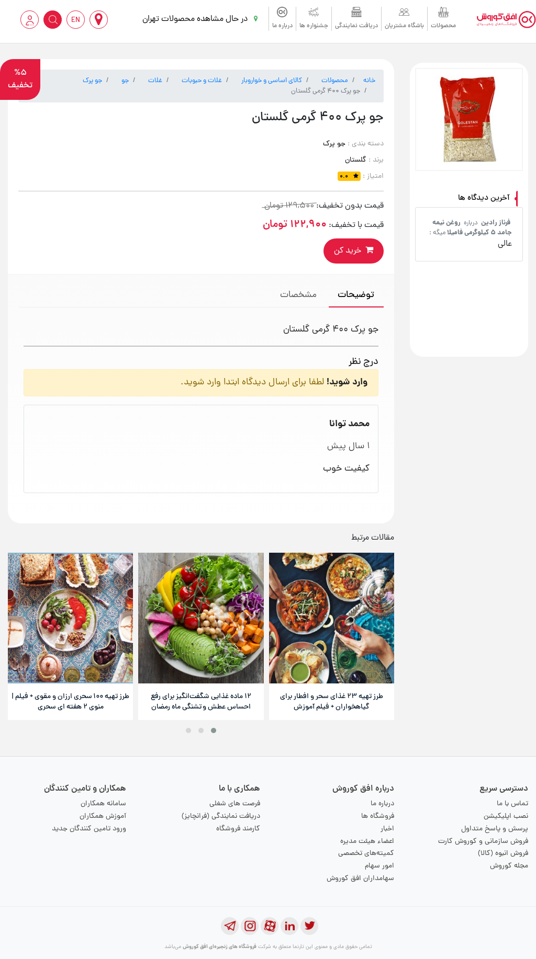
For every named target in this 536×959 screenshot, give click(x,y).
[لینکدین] (289, 926)
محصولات (443, 26)
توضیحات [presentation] (356, 295)
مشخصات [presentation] (298, 295)
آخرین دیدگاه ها (484, 198)
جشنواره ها (313, 26)
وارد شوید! (347, 382)
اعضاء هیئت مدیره (367, 841)
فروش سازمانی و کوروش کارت (483, 841)
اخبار (387, 829)
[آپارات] (269, 926)
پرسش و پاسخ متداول (494, 829)
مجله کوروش (509, 866)
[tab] (356, 296)
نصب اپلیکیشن (506, 816)
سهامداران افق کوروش (360, 878)
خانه (369, 81)
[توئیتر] (309, 926)
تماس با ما (512, 803)
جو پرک (92, 81)
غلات (155, 81)
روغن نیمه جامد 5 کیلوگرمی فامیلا (472, 228)
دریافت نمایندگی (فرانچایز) (221, 816)
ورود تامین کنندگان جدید (89, 829)
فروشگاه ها (377, 816)
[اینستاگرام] (250, 926)
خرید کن (347, 251)
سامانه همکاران (103, 803)
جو (125, 81)
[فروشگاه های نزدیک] (99, 19)
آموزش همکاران (103, 816)
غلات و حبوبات (202, 81)
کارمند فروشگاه (238, 829)
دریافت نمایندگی (356, 26)
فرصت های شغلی (234, 803)
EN (75, 20)
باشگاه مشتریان (404, 26)
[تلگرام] (230, 926)
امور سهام (379, 866)
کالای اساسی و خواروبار (271, 81)
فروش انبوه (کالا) (503, 853)
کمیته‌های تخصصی (366, 853)
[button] (213, 730)
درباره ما (282, 26)
